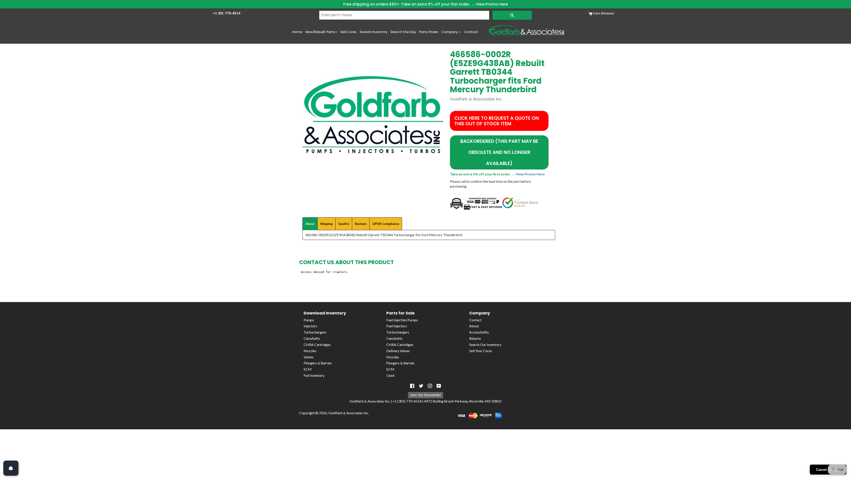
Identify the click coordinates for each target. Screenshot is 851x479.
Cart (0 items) (603, 13)
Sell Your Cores (480, 351)
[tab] (310, 223)
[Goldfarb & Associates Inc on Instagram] (430, 386)
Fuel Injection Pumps (402, 320)
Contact (471, 31)
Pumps (309, 320)
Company (450, 31)
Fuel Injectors (396, 326)
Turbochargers (315, 332)
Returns (475, 338)
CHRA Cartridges (317, 344)
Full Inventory (314, 375)
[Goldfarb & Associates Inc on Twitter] (421, 386)
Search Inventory (373, 31)
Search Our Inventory (485, 344)
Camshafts (312, 338)
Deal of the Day (403, 31)
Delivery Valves (398, 351)
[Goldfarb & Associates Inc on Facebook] (412, 386)
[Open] (10, 468)
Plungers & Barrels (318, 363)
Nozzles (310, 351)
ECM (308, 369)
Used (390, 375)
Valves (309, 357)
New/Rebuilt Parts (320, 31)
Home (297, 31)
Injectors (310, 326)
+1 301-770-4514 (226, 13)
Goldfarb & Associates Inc (348, 413)
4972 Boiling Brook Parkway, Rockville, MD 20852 (463, 401)
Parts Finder (428, 31)
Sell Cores (348, 31)
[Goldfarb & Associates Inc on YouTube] (439, 386)
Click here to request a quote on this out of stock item (496, 121)
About (474, 326)
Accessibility (479, 332)
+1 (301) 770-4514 (407, 401)
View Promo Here (492, 4)
